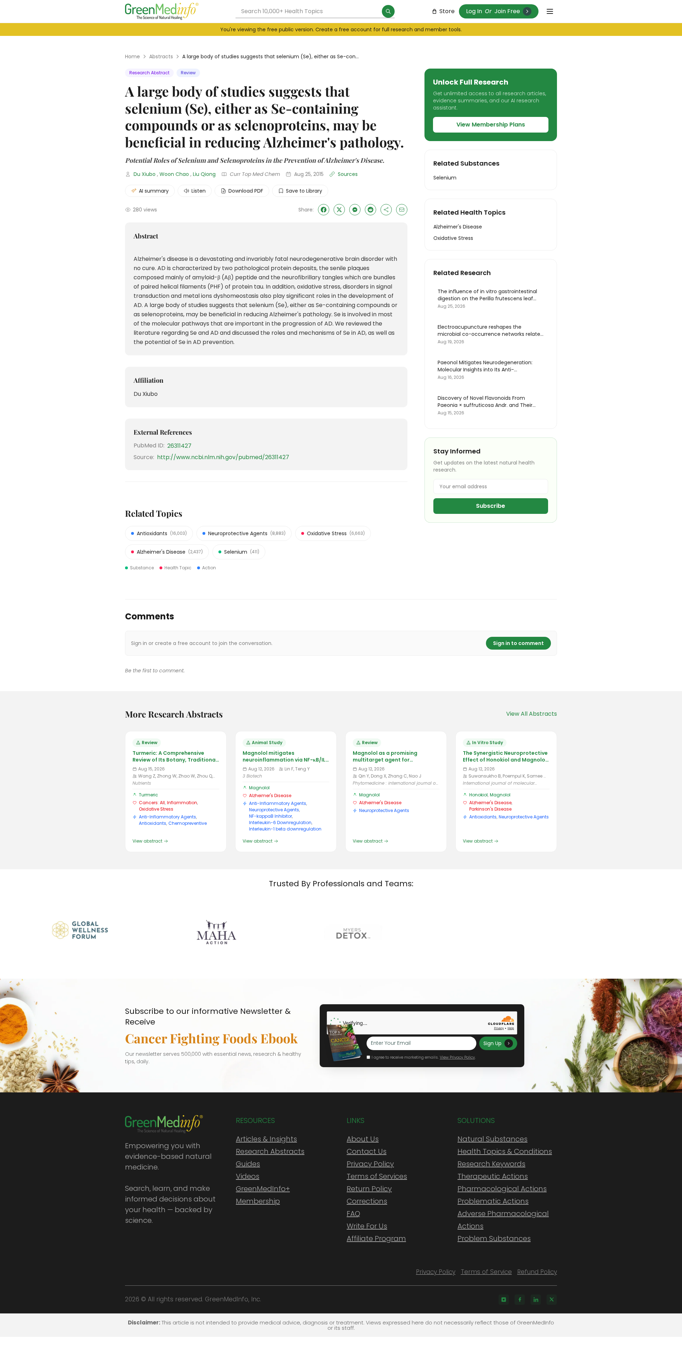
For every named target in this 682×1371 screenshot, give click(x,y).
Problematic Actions (493, 1201)
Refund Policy (537, 1272)
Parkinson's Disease (490, 809)
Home (132, 56)
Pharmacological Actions (502, 1189)
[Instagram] (503, 1299)
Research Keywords (491, 1164)
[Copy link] (386, 209)
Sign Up (492, 1043)
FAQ (353, 1214)
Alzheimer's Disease (270, 795)
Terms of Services (377, 1176)
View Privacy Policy (457, 1057)
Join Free (507, 11)
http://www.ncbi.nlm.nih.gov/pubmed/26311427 (223, 457)
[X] (551, 1299)
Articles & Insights (266, 1139)
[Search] (388, 11)
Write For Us (367, 1226)
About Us (363, 1139)
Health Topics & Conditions (505, 1151)
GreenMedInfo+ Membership (263, 1195)
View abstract (147, 841)
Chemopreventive (187, 823)
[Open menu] (550, 11)
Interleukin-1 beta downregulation (285, 829)
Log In (474, 11)
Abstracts (161, 56)
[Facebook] (519, 1299)
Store (447, 11)
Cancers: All (152, 803)
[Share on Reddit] (370, 209)
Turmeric (148, 795)
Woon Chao (174, 174)
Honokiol (478, 795)
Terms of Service (486, 1272)
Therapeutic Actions (493, 1176)
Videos (247, 1176)
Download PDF (245, 190)
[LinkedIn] (535, 1299)
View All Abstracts (531, 714)
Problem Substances (494, 1238)
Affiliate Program (376, 1238)
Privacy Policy (370, 1164)
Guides (248, 1164)
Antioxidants (152, 823)
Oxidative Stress (156, 809)
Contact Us (366, 1151)
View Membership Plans (490, 124)
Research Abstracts (270, 1151)
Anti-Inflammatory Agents (167, 817)
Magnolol (259, 788)
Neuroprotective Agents (274, 810)
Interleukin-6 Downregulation (280, 822)
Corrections (367, 1201)
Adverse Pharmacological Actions (503, 1220)
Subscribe (490, 506)
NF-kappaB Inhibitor (270, 816)
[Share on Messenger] (355, 209)
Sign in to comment (518, 643)
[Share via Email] (401, 209)
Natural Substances (492, 1139)
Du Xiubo (145, 174)
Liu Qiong (204, 174)
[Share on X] (339, 209)
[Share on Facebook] (323, 209)
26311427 (179, 446)
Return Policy (369, 1189)
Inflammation (182, 803)
